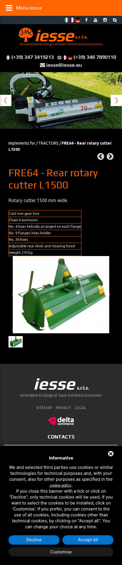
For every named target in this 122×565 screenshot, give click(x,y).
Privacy (63, 407)
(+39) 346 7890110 (94, 57)
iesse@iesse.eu (64, 65)
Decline (34, 539)
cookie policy (60, 485)
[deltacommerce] (61, 420)
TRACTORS (48, 143)
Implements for (22, 143)
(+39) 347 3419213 (32, 57)
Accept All (88, 539)
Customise (61, 552)
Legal (80, 407)
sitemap (44, 407)
